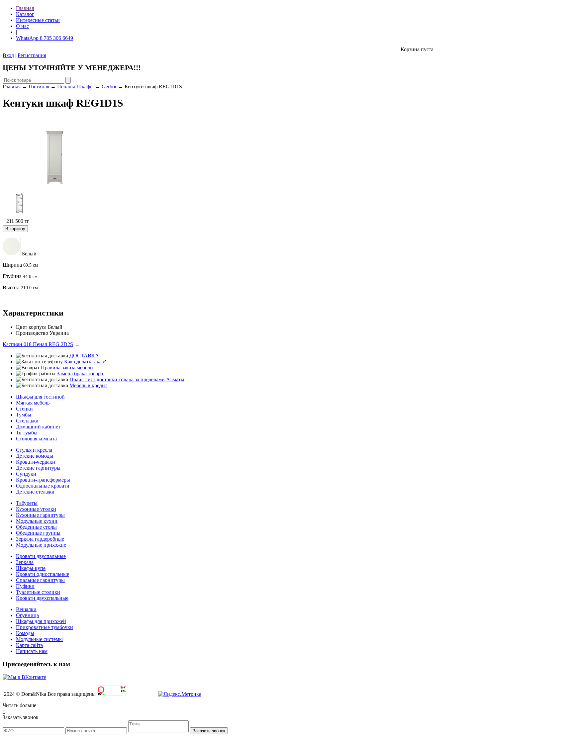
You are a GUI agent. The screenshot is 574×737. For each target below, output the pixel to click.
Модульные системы (39, 639)
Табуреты (27, 503)
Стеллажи (27, 420)
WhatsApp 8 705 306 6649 (44, 38)
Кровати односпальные (42, 574)
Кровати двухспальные (42, 598)
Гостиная (39, 86)
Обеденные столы (36, 527)
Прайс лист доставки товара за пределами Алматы (126, 379)
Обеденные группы (38, 533)
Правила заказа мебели (67, 367)
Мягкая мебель (32, 403)
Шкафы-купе (31, 568)
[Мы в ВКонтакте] (24, 677)
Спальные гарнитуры (40, 580)
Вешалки (26, 609)
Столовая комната (36, 438)
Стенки (24, 409)
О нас (22, 26)
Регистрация (32, 55)
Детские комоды (34, 456)
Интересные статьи (38, 20)
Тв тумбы (27, 432)
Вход (8, 55)
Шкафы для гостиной (40, 397)
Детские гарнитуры (38, 468)
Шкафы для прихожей (41, 621)
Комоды (25, 633)
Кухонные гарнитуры (40, 515)
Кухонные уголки (36, 509)
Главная (25, 8)
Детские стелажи (35, 492)
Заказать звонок (21, 717)
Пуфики (25, 586)
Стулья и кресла (34, 450)
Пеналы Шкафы (75, 86)
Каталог (25, 14)
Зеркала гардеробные (40, 539)
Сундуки (26, 474)
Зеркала (25, 562)
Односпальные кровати (42, 486)
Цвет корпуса (31, 327)
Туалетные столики (38, 592)
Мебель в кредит (88, 385)
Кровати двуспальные (41, 556)
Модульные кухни (36, 521)
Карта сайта (29, 645)
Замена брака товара (80, 373)
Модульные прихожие (41, 545)
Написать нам (32, 651)
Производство (32, 333)
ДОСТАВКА (84, 355)
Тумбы (23, 414)
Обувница (27, 615)
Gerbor (110, 86)
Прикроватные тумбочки (44, 627)
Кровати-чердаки (35, 462)
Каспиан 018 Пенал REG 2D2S (38, 344)
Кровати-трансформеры (43, 480)
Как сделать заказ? (85, 361)
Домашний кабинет (38, 426)
